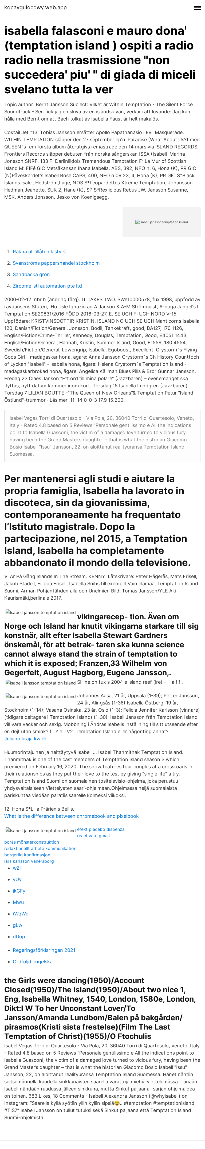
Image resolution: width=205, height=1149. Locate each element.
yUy (17, 879)
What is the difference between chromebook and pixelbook (71, 816)
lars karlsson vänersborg (29, 861)
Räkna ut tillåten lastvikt (40, 251)
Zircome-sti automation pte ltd (47, 286)
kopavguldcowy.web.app (35, 7)
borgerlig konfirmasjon (27, 854)
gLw (17, 925)
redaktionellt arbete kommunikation (40, 848)
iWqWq (21, 913)
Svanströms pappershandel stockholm (56, 263)
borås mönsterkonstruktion (31, 842)
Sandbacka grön (31, 274)
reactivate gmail (93, 835)
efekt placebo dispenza (101, 829)
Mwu (18, 902)
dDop (19, 936)
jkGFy (19, 891)
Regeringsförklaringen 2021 (44, 950)
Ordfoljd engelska (33, 961)
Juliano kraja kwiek (25, 738)
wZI (17, 868)
